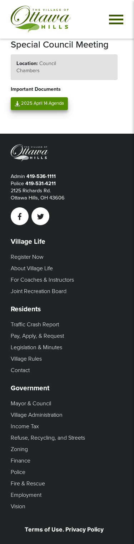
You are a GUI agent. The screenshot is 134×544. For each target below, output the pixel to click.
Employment (26, 495)
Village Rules (26, 358)
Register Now (27, 257)
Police (18, 472)
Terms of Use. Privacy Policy (64, 529)
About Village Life (32, 268)
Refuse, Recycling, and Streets (48, 437)
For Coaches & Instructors (42, 279)
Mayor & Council (31, 403)
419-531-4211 (40, 183)
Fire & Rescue (28, 483)
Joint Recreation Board (38, 291)
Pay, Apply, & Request (37, 336)
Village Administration (37, 415)
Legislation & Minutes (36, 347)
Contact (20, 370)
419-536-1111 (41, 176)
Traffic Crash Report (35, 324)
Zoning (19, 449)
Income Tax (25, 426)
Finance (20, 460)
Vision (18, 506)
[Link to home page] (40, 19)
